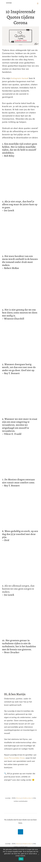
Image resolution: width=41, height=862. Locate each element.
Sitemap (18, 798)
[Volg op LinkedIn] (20, 831)
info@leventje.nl (27, 798)
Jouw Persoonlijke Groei (14, 758)
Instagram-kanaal (19, 78)
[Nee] (38, 854)
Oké (21, 859)
